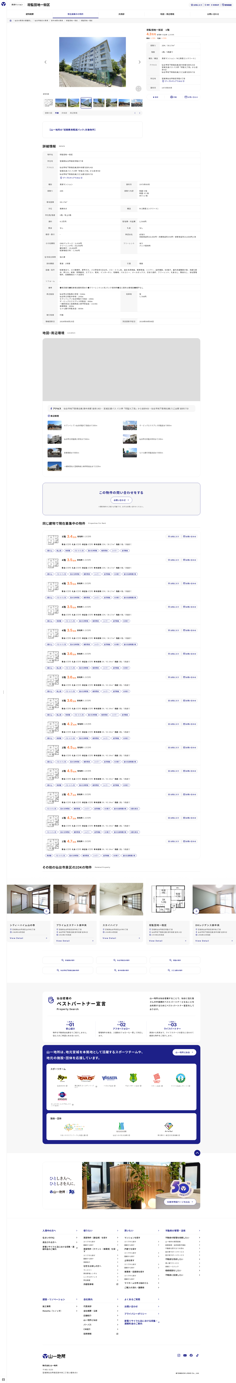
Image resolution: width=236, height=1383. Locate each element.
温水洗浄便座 (92, 550)
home (10, 20)
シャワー (115, 550)
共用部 (121, 14)
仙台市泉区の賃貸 (41, 20)
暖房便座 (104, 550)
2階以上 (49, 550)
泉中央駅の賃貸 (57, 20)
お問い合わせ (213, 14)
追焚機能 (125, 550)
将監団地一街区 (72, 20)
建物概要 (30, 14)
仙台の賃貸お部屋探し (23, 20)
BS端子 (117, 574)
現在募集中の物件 (75, 14)
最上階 (59, 550)
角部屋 (67, 550)
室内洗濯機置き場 (130, 574)
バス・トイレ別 (79, 550)
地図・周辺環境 (167, 14)
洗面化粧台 (134, 808)
